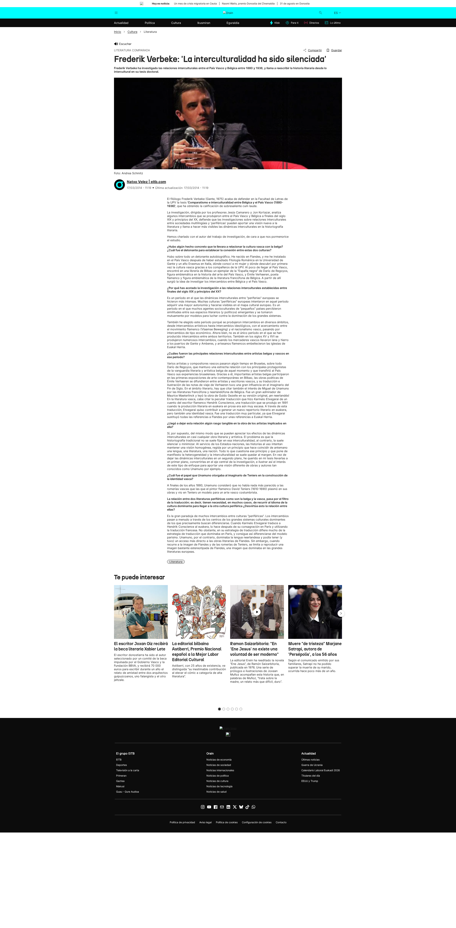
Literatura (175, 561)
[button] (341, 613)
